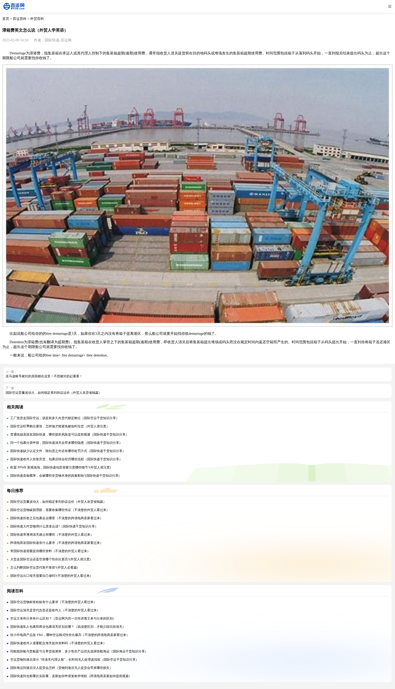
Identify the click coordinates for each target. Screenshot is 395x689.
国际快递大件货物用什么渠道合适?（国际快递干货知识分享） (54, 526)
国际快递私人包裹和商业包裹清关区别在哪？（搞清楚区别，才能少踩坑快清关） (67, 626)
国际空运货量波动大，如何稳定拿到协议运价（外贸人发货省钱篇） (54, 392)
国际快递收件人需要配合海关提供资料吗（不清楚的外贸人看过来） (58, 643)
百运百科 (20, 19)
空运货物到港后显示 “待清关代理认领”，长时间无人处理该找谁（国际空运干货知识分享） (74, 659)
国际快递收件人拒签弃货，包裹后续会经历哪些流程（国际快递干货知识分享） (66, 459)
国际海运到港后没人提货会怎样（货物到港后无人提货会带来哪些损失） (61, 668)
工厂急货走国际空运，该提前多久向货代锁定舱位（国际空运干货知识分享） (64, 418)
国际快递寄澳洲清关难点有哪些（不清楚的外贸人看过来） (51, 534)
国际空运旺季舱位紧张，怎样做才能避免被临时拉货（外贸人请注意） (59, 426)
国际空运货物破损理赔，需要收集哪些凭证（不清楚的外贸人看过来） (59, 510)
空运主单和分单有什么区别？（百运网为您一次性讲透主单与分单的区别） (63, 618)
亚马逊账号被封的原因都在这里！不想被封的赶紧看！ (44, 376)
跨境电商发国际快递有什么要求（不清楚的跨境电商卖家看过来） (56, 543)
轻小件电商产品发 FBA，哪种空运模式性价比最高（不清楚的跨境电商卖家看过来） (69, 635)
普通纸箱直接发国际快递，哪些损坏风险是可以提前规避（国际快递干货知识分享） (69, 434)
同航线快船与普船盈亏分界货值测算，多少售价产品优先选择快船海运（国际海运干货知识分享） (79, 651)
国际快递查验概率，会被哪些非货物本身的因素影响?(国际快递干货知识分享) (65, 475)
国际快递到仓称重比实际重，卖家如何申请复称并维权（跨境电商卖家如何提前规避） (71, 676)
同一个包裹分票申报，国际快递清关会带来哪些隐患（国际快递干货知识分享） (66, 442)
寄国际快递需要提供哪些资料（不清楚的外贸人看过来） (50, 551)
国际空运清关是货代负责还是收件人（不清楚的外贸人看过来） (55, 610)
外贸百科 (37, 19)
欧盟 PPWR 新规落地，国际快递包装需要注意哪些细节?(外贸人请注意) (60, 467)
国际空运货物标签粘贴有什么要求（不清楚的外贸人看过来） (53, 602)
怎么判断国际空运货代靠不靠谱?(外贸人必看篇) (44, 567)
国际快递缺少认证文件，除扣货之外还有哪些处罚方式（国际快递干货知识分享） (67, 451)
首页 (5, 19)
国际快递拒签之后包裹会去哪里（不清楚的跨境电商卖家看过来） (56, 518)
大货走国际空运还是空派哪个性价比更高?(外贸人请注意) (50, 559)
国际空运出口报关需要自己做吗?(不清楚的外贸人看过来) (50, 575)
